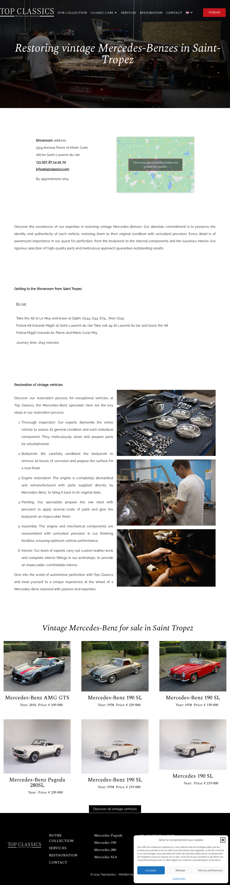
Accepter (151, 870)
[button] (223, 840)
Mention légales (129, 874)
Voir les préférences (210, 870)
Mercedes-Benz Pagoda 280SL (37, 782)
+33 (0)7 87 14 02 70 (51, 162)
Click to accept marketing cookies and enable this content (155, 164)
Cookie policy (179, 878)
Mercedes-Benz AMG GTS (37, 698)
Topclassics (108, 874)
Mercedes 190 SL (192, 776)
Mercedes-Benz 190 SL (115, 698)
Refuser (180, 870)
